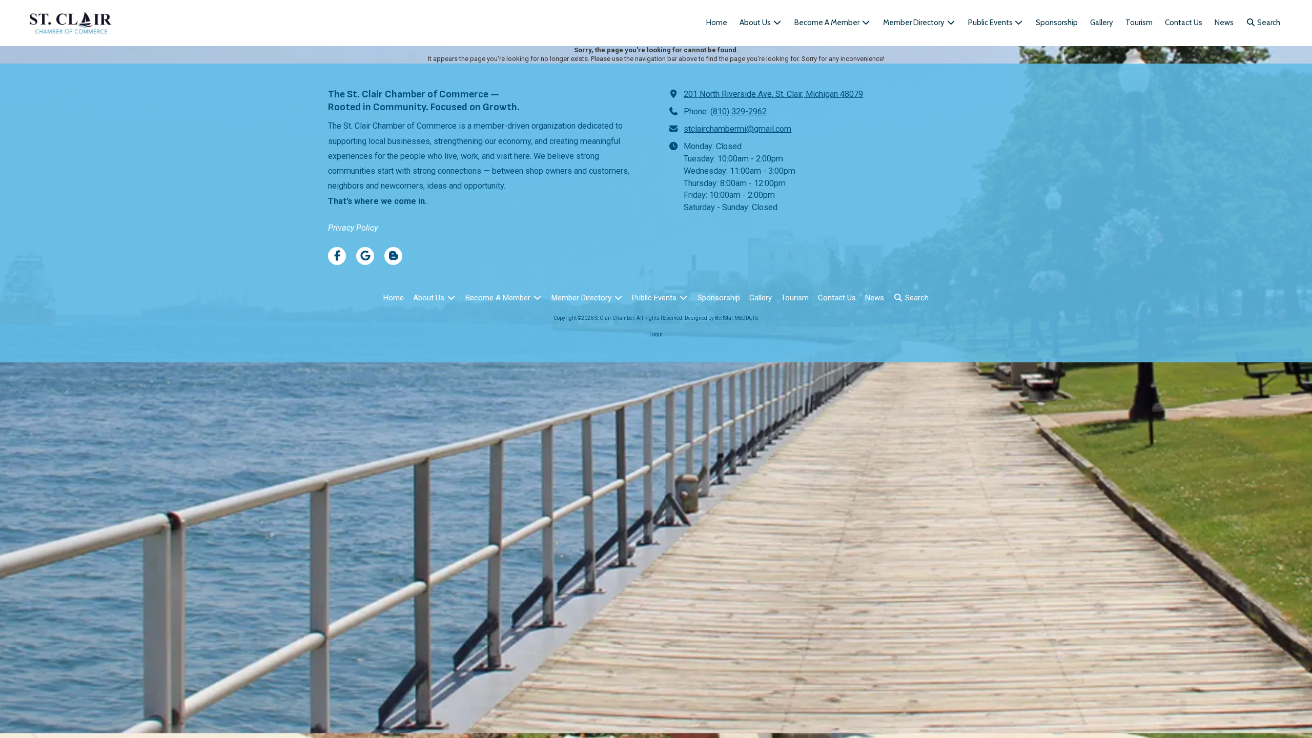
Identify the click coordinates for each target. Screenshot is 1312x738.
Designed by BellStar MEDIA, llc (721, 318)
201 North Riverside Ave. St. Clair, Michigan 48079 (773, 94)
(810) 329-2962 (738, 111)
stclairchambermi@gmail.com (737, 129)
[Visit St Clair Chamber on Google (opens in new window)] (365, 256)
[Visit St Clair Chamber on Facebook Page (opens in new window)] (337, 256)
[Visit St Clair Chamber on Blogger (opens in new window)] (393, 256)
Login (656, 334)
